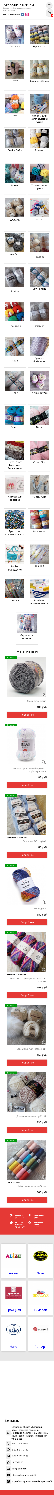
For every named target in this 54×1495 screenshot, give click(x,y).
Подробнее (27, 714)
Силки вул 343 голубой (34, 841)
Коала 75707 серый (36, 701)
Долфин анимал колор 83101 (31, 1116)
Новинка (10, 657)
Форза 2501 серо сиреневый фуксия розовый (28, 980)
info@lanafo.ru (19, 1468)
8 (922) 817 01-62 (20, 1449)
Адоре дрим (40, 908)
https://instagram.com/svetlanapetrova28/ (32, 1481)
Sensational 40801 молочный (31, 1048)
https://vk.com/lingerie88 (24, 1475)
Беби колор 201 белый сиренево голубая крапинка (29, 770)
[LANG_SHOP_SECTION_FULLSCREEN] (44, 694)
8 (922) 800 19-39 (11, 14)
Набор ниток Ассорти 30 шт (31, 1186)
